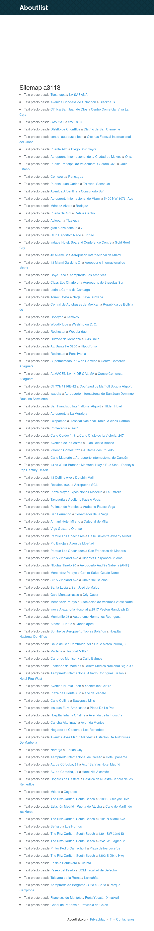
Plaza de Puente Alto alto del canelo (65, 693)
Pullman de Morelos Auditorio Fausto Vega (69, 506)
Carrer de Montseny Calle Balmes (63, 658)
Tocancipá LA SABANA (56, 94)
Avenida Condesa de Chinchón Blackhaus (69, 102)
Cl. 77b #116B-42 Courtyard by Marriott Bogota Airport (78, 386)
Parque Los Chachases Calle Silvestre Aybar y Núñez (78, 536)
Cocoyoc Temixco (51, 317)
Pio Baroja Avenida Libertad (59, 543)
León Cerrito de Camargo (57, 289)
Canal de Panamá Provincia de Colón (66, 904)
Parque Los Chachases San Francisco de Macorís (75, 550)
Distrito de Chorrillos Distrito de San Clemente (72, 129)
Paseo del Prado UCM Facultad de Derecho (70, 870)
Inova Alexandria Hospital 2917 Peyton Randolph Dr (76, 609)
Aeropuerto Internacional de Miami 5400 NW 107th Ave (78, 198)
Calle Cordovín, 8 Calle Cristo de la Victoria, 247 (74, 435)
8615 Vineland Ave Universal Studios (66, 580)
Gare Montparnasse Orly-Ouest (61, 594)
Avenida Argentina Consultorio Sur (64, 191)
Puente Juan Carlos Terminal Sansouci (67, 183)
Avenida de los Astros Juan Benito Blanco (69, 442)
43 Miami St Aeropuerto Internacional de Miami (72, 255)
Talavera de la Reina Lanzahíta (61, 877)
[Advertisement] (77, 49)
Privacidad (98, 919)
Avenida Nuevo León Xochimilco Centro (67, 685)
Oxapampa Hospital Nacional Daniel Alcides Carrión (77, 420)
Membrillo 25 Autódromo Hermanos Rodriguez (72, 616)
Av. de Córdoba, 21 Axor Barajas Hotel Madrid (72, 764)
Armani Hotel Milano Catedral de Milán (66, 521)
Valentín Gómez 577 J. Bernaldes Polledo (69, 450)
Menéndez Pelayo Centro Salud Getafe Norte (71, 572)
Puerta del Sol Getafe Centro (59, 213)
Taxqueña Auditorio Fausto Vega (62, 499)
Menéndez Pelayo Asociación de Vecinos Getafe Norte (78, 601)
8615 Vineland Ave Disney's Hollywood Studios (73, 558)
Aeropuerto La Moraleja (55, 413)
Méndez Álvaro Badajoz (56, 205)
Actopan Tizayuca (51, 220)
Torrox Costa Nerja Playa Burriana (63, 297)
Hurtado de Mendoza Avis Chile (61, 339)
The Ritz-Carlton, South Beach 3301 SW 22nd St (74, 833)
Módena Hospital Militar (56, 651)
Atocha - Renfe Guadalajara (59, 623)
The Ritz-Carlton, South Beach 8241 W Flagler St (74, 841)
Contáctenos (125, 919)
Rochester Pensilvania (55, 353)
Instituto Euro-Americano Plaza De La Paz (69, 707)
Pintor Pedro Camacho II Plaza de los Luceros (72, 848)
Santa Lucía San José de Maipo (61, 587)
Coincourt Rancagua (53, 176)
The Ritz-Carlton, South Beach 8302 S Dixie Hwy (74, 855)
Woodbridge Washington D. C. (60, 324)
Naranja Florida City (53, 749)
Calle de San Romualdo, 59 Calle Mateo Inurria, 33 (75, 644)
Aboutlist (33, 7)
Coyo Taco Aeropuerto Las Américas (65, 275)
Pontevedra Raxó (51, 428)
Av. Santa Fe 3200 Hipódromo (60, 346)
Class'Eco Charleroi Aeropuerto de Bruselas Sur (74, 282)
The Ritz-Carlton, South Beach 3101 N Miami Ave (74, 818)
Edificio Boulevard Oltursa (57, 863)
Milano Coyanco (50, 791)
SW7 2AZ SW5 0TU (53, 122)
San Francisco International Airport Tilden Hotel (73, 406)
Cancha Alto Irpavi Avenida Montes (64, 722)
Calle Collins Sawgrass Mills (59, 700)
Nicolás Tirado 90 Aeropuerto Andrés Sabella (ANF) (76, 565)
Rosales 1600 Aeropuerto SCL (61, 484)
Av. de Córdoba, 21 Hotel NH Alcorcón (66, 771)
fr (111, 919)
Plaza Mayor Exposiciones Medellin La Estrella (73, 492)
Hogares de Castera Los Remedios (64, 729)
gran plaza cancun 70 (54, 227)
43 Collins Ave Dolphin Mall (59, 477)
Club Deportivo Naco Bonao (59, 235)
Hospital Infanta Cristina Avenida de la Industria (73, 715)
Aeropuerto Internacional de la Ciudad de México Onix (78, 156)
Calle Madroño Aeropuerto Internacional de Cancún (76, 457)
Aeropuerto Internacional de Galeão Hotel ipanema (75, 757)
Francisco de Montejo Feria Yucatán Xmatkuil (71, 897)
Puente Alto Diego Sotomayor (60, 149)
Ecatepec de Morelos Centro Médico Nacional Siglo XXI (79, 665)
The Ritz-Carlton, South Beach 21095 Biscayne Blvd (76, 799)
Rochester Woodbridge (55, 331)
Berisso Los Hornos (53, 826)
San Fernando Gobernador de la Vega (66, 514)
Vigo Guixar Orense (53, 528)
